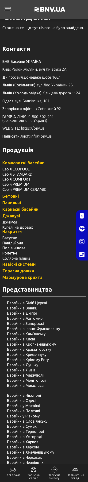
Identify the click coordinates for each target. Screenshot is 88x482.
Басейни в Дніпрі (22, 313)
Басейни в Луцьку (22, 365)
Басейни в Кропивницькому (31, 344)
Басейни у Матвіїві (23, 406)
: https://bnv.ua (23, 128)
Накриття (12, 231)
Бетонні (10, 196)
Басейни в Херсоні (23, 447)
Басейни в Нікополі (24, 395)
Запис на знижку (54, 476)
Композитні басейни (23, 162)
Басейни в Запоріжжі (25, 323)
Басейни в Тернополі (25, 431)
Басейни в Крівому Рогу (28, 360)
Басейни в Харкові (23, 442)
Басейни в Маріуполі (25, 375)
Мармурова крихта (22, 277)
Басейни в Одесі (21, 400)
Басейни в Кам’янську (26, 334)
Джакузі (11, 215)
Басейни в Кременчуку (26, 354)
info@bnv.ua (41, 136)
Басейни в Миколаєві (26, 385)
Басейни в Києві (21, 339)
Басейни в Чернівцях (25, 462)
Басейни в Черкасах (24, 457)
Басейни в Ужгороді (24, 437)
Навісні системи (19, 264)
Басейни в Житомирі (25, 318)
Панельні (11, 202)
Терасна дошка (18, 270)
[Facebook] (82, 229)
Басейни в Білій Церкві (27, 303)
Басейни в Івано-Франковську (33, 329)
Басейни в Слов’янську (27, 421)
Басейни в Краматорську (29, 349)
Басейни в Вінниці (22, 308)
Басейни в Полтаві (23, 411)
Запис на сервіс (33, 476)
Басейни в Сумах (22, 426)
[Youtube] (82, 216)
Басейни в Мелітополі (26, 380)
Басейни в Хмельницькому (30, 452)
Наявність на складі (75, 476)
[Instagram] (82, 241)
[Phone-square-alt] (82, 254)
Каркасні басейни (20, 209)
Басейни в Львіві (21, 370)
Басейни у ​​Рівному (23, 416)
